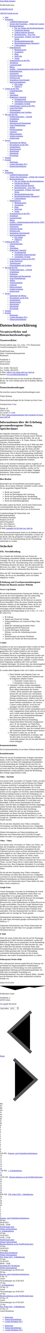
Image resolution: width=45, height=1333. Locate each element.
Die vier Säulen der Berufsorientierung (29, 28)
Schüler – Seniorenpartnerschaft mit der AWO (27, 69)
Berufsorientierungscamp (23, 41)
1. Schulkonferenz (15, 1171)
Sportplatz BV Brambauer (10, 1266)
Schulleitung (14, 119)
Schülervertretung (16, 136)
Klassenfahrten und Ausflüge (21, 112)
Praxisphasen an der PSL (19, 145)
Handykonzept (15, 149)
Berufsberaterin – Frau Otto (24, 35)
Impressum (14, 162)
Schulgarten (14, 73)
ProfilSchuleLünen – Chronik (21, 117)
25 (1, 1192)
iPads (16, 54)
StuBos (12, 127)
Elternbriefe (14, 153)
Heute (2, 1056)
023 (4, 1004)
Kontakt (8, 160)
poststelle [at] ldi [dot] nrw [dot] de (19, 528)
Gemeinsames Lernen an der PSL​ (22, 106)
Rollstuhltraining (16, 71)
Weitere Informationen (8, 1229)
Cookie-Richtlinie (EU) (18, 164)
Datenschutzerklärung (18, 166)
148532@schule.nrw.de (9, 13)
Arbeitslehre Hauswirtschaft (25, 102)
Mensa (12, 67)
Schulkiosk (14, 63)
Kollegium (14, 121)
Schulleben (9, 19)
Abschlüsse (14, 95)
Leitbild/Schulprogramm (19, 22)
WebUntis (18, 56)
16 (1, 1168)
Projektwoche (15, 78)
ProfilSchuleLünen (7, 1227)
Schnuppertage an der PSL (20, 61)
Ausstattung (18, 52)
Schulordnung (15, 147)
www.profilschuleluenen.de (17, 374)
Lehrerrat (13, 132)
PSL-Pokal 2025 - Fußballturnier (20, 1194)
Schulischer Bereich (22, 30)
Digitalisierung (15, 48)
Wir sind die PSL (11, 114)
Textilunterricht (20, 99)
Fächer (12, 93)
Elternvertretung (16, 134)
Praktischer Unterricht (18, 97)
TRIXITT (18, 86)
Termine (8, 158)
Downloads (14, 156)
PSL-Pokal (18, 84)
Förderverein (14, 138)
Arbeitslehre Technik (22, 104)
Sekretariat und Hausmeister (20, 123)
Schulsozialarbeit (16, 130)
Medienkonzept (20, 50)
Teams (16, 58)
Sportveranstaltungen (18, 82)
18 (1, 1175)
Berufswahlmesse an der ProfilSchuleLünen (26, 1177)
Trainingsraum (15, 110)
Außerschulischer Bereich (24, 32)
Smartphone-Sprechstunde (20, 80)
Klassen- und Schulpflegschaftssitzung (22, 1153)
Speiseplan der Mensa (18, 143)
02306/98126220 (6, 9)
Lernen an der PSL (12, 89)
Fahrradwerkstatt (16, 76)
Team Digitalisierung (17, 125)
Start (6, 17)
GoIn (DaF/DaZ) (16, 108)
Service (7, 140)
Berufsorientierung (17, 26)
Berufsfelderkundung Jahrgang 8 (26, 43)
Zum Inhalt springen (7, 1)
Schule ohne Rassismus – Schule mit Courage (27, 24)
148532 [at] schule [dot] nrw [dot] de (20, 372)
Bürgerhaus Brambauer (9, 1253)
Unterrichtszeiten (16, 91)
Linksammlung (20, 45)
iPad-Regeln (14, 151)
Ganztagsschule (15, 65)
